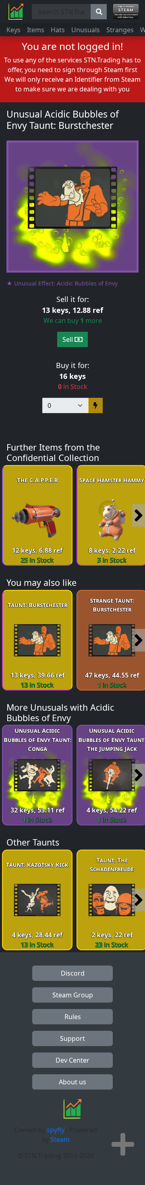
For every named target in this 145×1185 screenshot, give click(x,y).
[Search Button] (99, 11)
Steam (60, 1139)
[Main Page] (15, 12)
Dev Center (72, 1060)
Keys (13, 29)
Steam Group (72, 995)
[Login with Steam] (126, 11)
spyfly (55, 1129)
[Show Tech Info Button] (123, 1144)
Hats (58, 29)
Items (35, 29)
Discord (73, 973)
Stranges (120, 29)
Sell (68, 339)
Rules (72, 1016)
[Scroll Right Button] (138, 515)
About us (72, 1081)
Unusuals (85, 29)
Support (72, 1038)
